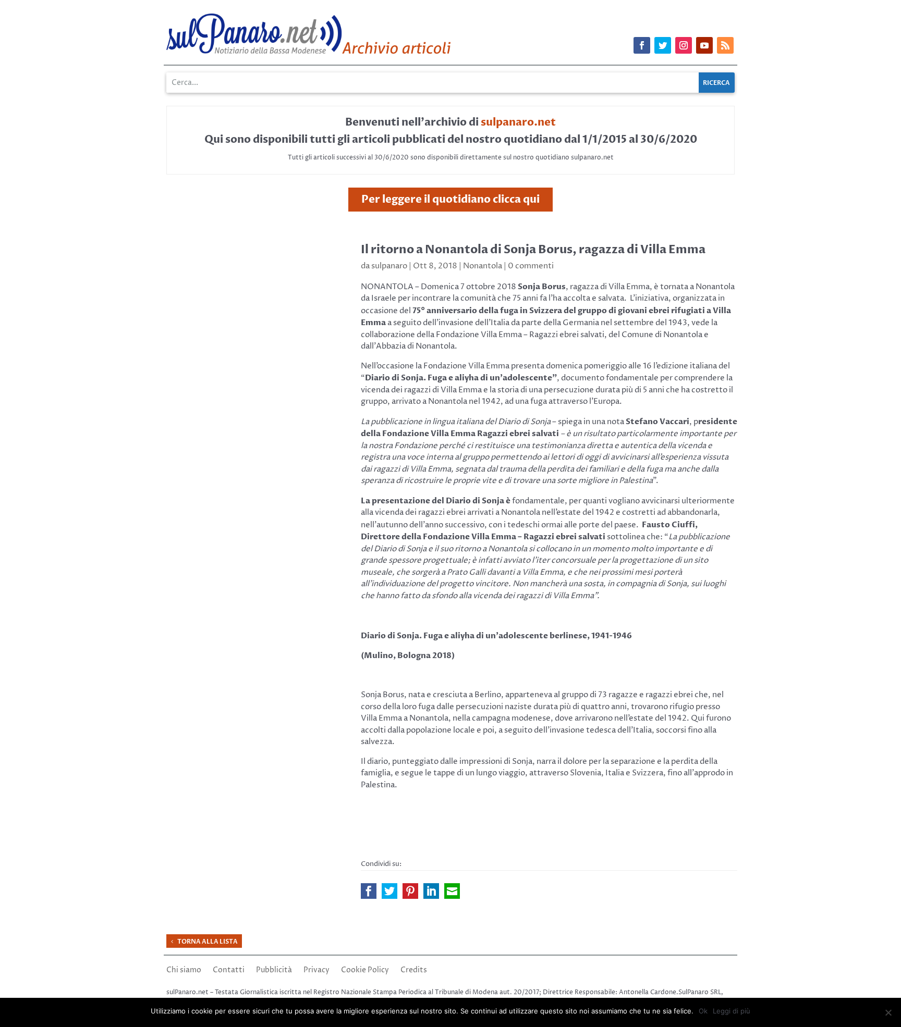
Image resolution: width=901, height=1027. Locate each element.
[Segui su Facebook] (642, 45)
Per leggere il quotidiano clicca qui (450, 199)
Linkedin (431, 891)
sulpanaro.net (518, 122)
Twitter (389, 891)
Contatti (229, 971)
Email (452, 891)
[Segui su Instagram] (683, 45)
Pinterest (410, 891)
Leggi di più (731, 1011)
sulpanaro (389, 266)
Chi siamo (183, 971)
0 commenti (531, 266)
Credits (413, 971)
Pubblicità (274, 971)
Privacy (316, 971)
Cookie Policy (365, 971)
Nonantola (482, 266)
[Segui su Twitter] (662, 45)
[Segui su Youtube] (704, 45)
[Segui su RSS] (725, 45)
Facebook (368, 891)
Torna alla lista (207, 941)
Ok (703, 1011)
